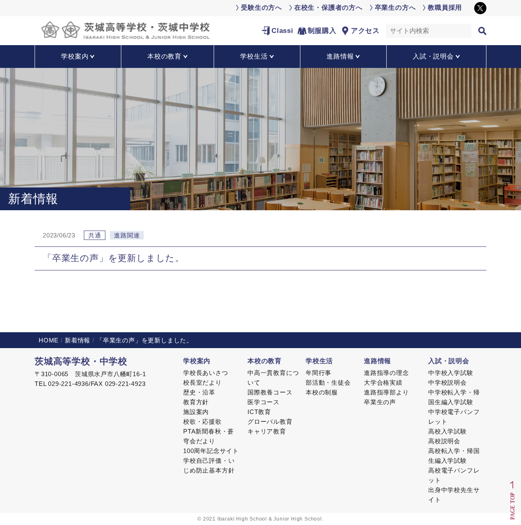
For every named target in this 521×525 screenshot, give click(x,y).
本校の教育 (264, 360)
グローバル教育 (270, 421)
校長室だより (202, 382)
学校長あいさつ (205, 372)
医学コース (263, 402)
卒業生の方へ (395, 7)
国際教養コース (270, 392)
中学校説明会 (447, 382)
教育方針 (196, 402)
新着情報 (77, 340)
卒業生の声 (380, 402)
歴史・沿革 (199, 392)
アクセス (365, 31)
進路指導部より (386, 392)
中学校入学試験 (450, 372)
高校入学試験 (447, 431)
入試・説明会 (448, 360)
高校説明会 (444, 441)
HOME (49, 340)
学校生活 (319, 360)
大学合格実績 (383, 382)
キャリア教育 (266, 431)
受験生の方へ (261, 7)
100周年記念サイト (211, 450)
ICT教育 (259, 411)
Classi (282, 31)
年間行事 (318, 372)
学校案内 (196, 360)
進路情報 (377, 360)
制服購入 (322, 31)
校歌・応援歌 (202, 421)
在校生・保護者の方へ (328, 7)
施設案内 (196, 411)
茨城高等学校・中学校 (81, 361)
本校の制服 (322, 392)
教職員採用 (445, 7)
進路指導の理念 (386, 372)
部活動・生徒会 (328, 382)
